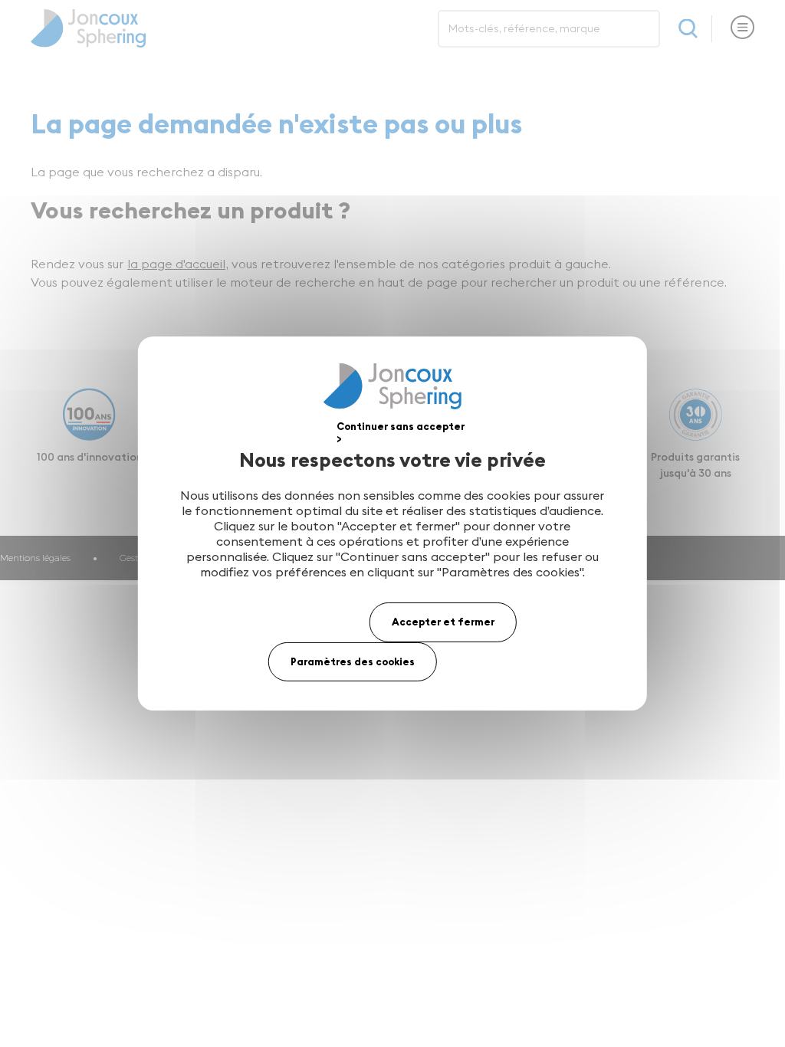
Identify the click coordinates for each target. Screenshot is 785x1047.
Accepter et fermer (443, 621)
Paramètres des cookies (353, 661)
